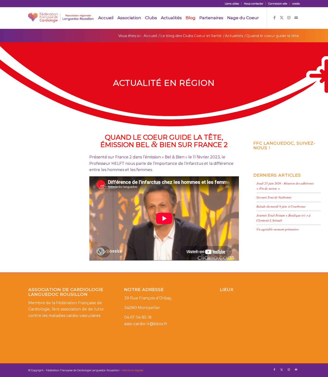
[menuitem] (232, 3)
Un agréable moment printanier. (277, 229)
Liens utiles (232, 3)
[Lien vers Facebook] (274, 17)
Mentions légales (132, 370)
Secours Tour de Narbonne (274, 197)
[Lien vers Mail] (296, 17)
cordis (296, 3)
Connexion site (277, 3)
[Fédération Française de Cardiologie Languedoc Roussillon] (61, 18)
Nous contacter (253, 3)
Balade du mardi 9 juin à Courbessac (281, 206)
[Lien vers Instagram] (288, 17)
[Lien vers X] (281, 17)
